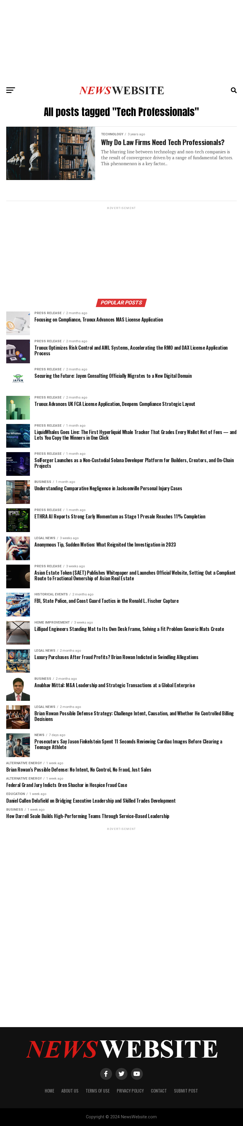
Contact (159, 1091)
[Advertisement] (121, 41)
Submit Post (186, 1091)
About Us (70, 1091)
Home (49, 1091)
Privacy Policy (130, 1091)
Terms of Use (98, 1091)
